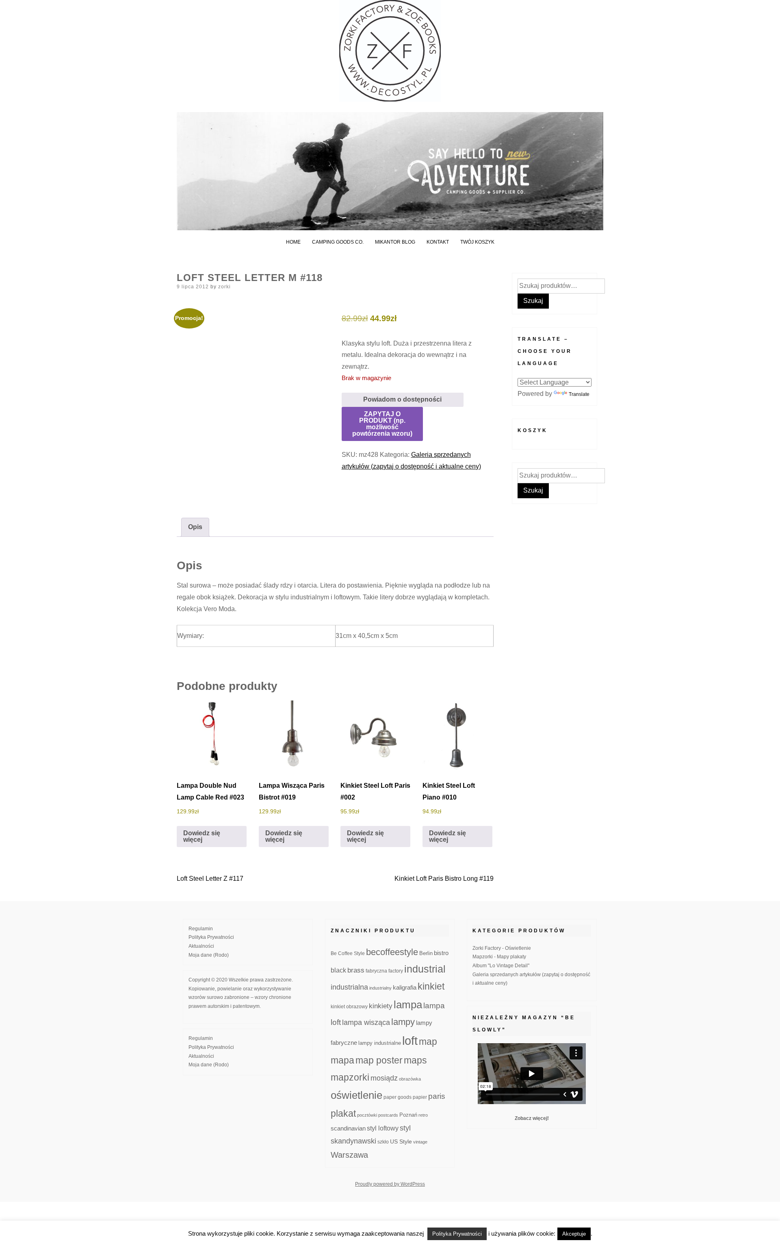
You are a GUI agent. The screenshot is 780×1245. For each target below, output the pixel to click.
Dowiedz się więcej (201, 836)
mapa (342, 1060)
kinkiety (380, 1006)
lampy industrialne (379, 1043)
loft (410, 1040)
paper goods (398, 1097)
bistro (441, 953)
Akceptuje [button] (574, 1234)
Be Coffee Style (348, 953)
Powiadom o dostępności (402, 399)
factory (395, 970)
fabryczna (376, 970)
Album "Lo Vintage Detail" (500, 965)
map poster (379, 1060)
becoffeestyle (392, 952)
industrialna (349, 987)
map (428, 1041)
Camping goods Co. (338, 242)
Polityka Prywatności (211, 937)
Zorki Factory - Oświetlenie (501, 948)
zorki (224, 287)
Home (293, 242)
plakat (343, 1113)
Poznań (408, 1115)
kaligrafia (404, 987)
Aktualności (201, 946)
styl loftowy (383, 1128)
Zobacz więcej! (532, 1118)
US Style (401, 1141)
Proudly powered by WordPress (390, 1184)
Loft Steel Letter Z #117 (210, 878)
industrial (425, 969)
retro (423, 1115)
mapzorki (350, 1077)
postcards (388, 1115)
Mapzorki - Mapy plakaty (499, 957)
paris (436, 1096)
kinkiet (431, 986)
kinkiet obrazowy (349, 1006)
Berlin (426, 953)
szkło (383, 1141)
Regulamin (200, 929)
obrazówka (410, 1078)
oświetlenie (356, 1095)
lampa (408, 1004)
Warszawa (349, 1154)
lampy (403, 1022)
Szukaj (533, 300)
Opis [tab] (195, 526)
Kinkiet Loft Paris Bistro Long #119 (444, 878)
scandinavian (348, 1128)
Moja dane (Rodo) (208, 955)
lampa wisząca (366, 1022)
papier (420, 1097)
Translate (579, 394)
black (338, 970)
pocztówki (367, 1115)
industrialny (380, 988)
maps (415, 1060)
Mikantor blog (395, 242)
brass (355, 970)
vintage (420, 1141)
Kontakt (438, 242)
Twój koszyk (477, 242)
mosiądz (384, 1078)
